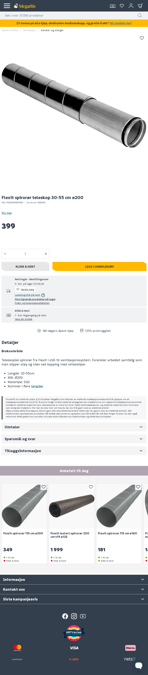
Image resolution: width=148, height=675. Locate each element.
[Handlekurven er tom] (140, 5)
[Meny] (7, 6)
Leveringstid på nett (27, 294)
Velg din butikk (23, 319)
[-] (5, 254)
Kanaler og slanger (52, 30)
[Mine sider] (121, 5)
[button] (140, 15)
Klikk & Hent (25, 266)
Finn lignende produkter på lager (35, 299)
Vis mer (7, 213)
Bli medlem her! (121, 23)
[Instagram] (74, 616)
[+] (46, 254)
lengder (37, 386)
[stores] (112, 5)
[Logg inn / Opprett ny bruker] (131, 5)
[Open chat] (139, 666)
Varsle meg (27, 289)
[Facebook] (65, 616)
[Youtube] (83, 616)
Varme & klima (10, 30)
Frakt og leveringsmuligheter (32, 303)
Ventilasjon (29, 30)
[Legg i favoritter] (142, 38)
